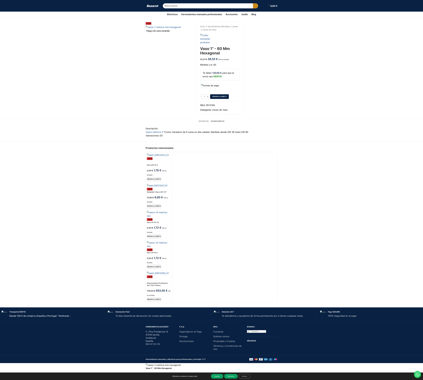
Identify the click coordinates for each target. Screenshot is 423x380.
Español (254, 331)
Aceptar (217, 376)
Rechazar (230, 376)
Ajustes (244, 376)
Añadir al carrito (219, 96)
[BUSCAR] (255, 5)
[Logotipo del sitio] (152, 5)
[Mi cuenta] (264, 6)
